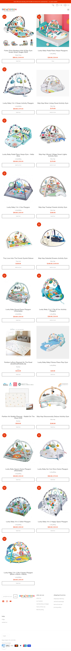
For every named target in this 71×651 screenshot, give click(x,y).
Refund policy (40, 609)
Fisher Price (18, 55)
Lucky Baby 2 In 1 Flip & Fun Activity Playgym (52, 310)
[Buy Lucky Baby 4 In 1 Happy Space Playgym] (52, 501)
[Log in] (65, 5)
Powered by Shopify (6, 643)
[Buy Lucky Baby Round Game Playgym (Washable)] (18, 289)
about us (38, 598)
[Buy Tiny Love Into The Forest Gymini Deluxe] (18, 238)
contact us (4, 622)
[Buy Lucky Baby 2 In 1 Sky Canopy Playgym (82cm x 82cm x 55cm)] (18, 552)
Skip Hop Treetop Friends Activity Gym (52, 207)
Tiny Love (18, 261)
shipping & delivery (59, 598)
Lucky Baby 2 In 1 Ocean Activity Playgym (18, 103)
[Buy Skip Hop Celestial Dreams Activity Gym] (52, 238)
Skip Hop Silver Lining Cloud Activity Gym (52, 103)
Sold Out (18, 61)
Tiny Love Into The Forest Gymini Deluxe (18, 258)
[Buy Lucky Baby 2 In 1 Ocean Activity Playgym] (18, 83)
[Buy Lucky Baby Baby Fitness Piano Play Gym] (52, 342)
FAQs (3, 619)
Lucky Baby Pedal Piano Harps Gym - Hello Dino (18, 155)
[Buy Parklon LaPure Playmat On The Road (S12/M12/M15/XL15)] (18, 342)
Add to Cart (53, 112)
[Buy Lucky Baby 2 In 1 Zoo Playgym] (18, 187)
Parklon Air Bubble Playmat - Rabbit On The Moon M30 (18, 417)
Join (15, 596)
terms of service (58, 604)
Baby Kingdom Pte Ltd (7, 640)
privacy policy (57, 607)
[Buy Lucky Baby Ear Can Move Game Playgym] (52, 449)
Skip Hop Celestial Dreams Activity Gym (52, 258)
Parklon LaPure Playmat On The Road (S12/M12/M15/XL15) (18, 363)
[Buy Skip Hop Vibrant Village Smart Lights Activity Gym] (52, 134)
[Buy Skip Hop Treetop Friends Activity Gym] (52, 187)
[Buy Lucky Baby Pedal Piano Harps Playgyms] (52, 30)
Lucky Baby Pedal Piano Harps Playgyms (53, 51)
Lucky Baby (53, 53)
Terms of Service (40, 607)
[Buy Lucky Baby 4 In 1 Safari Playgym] (18, 501)
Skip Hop (52, 106)
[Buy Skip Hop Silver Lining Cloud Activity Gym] (52, 83)
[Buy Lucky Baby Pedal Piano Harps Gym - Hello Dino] (18, 134)
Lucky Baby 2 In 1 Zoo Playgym (18, 207)
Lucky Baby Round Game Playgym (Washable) (18, 310)
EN (68, 5)
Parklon (18, 367)
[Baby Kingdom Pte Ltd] (9, 9)
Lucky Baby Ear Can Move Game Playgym (53, 469)
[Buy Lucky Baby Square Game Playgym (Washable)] (18, 449)
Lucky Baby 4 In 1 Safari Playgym (18, 522)
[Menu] (68, 9)
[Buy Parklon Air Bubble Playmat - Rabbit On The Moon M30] (18, 396)
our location (39, 601)
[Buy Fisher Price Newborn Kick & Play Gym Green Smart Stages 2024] (18, 30)
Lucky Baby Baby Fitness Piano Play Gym (53, 362)
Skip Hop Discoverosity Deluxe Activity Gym (53, 416)
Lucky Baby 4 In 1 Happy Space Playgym (53, 522)
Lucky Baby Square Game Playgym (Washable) (18, 470)
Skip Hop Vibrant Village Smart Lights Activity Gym (53, 155)
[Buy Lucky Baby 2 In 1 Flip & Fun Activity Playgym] (52, 289)
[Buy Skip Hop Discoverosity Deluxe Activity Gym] (52, 396)
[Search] (53, 5)
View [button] (53, 61)
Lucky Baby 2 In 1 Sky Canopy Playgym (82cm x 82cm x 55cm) (18, 573)
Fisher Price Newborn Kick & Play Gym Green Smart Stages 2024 (18, 51)
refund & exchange (59, 601)
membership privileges (42, 604)
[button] (3, 601)
